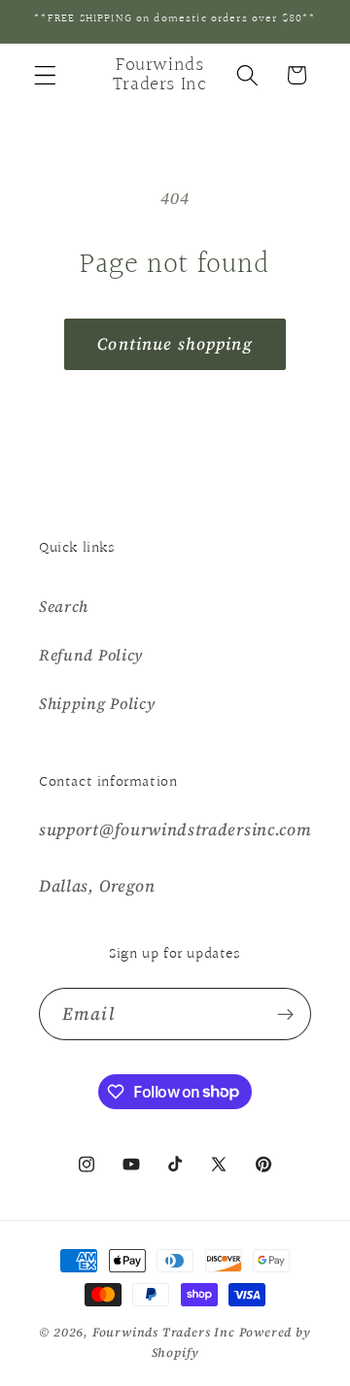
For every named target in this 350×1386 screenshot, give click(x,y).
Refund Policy (91, 654)
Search (63, 606)
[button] (45, 75)
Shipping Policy (97, 703)
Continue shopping (175, 343)
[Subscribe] (285, 1014)
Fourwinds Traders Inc (163, 1332)
